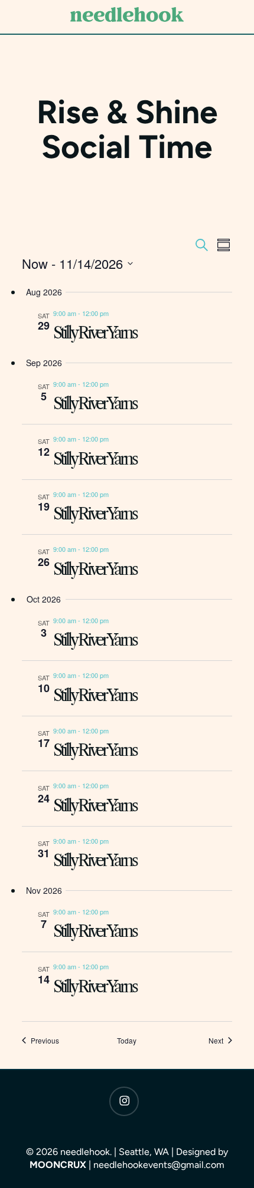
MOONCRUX (59, 1164)
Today (126, 1040)
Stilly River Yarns (94, 333)
